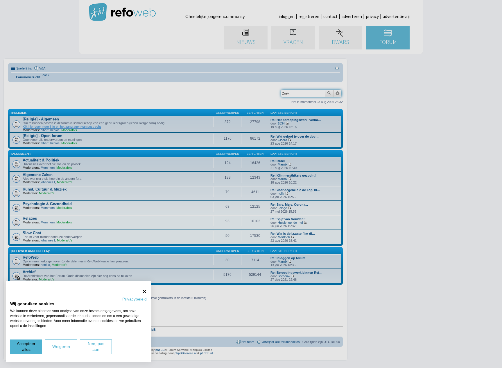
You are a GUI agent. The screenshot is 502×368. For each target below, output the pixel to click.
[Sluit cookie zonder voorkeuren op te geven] (144, 291)
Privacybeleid (134, 299)
